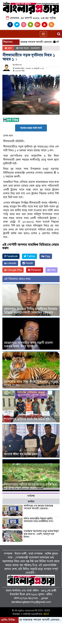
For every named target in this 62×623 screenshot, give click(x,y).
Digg (47, 256)
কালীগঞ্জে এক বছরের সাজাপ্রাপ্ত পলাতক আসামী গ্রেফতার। (38, 507)
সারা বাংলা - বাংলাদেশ (29, 48)
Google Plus (15, 270)
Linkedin (11, 263)
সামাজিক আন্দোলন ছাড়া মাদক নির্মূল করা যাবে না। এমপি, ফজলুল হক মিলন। (41, 534)
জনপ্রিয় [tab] (31, 501)
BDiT (46, 614)
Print (53, 270)
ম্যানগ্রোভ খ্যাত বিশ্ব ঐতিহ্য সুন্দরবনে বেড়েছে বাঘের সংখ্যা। (31, 383)
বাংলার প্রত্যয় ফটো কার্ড (31, 127)
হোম (9, 48)
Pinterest (35, 270)
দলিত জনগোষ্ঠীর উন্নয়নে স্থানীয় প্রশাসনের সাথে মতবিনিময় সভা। (39, 520)
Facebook (12, 256)
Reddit (29, 263)
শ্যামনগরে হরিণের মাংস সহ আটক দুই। (27, 419)
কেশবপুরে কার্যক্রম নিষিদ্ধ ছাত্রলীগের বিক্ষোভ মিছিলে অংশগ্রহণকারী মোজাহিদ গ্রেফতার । (30, 310)
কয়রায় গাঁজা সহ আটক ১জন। (21, 454)
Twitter (30, 256)
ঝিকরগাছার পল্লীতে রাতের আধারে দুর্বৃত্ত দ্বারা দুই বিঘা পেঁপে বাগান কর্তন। (30, 486)
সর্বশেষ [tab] (31, 496)
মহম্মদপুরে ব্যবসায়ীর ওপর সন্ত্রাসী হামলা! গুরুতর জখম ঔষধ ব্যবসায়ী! (28, 344)
